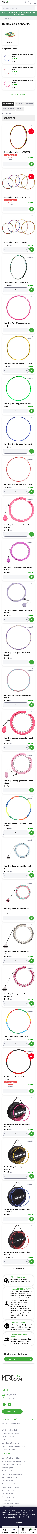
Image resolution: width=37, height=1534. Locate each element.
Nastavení (18, 1522)
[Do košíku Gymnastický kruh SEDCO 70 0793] (31, 249)
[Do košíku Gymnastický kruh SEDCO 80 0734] (31, 289)
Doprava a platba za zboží (10, 1433)
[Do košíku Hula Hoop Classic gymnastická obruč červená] (31, 534)
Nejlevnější (20, 104)
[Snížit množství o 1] (4, 164)
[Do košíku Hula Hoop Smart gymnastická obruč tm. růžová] (31, 1003)
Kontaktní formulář (12, 1411)
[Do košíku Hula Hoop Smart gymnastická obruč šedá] (31, 960)
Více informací (23, 1517)
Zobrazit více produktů (18, 95)
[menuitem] (11, 1458)
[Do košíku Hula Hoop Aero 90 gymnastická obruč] (31, 491)
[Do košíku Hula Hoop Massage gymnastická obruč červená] (31, 747)
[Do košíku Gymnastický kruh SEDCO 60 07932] (31, 209)
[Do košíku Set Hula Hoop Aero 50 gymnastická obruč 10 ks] (31, 1133)
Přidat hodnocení (11, 1359)
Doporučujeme (8, 104)
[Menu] (34, 2)
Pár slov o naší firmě (8, 1436)
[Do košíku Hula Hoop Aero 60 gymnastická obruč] (31, 370)
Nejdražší (29, 104)
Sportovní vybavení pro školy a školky (14, 1446)
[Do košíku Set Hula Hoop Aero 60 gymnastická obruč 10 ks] (31, 1176)
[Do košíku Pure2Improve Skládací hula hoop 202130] (31, 1091)
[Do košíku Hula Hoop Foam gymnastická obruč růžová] (31, 704)
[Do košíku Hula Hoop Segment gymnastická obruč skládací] (31, 832)
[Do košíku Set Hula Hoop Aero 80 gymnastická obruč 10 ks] (31, 1219)
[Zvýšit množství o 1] (27, 164)
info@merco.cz (11, 1395)
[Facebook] (4, 1404)
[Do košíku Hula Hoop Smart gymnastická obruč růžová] (31, 918)
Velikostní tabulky (7, 1440)
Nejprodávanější (8, 108)
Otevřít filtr (9, 118)
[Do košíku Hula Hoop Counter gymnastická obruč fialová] (31, 619)
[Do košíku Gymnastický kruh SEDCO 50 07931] (31, 164)
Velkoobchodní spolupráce (10, 1443)
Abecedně (20, 108)
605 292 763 (10, 1399)
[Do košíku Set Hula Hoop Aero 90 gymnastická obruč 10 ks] (31, 1261)
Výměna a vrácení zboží (9, 1430)
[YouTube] (9, 1404)
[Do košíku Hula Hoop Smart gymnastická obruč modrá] (31, 875)
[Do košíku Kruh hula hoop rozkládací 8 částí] (31, 1043)
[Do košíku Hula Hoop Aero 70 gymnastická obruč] (31, 411)
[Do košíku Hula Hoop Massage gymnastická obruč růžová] (31, 790)
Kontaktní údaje (7, 1427)
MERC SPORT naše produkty (11, 1423)
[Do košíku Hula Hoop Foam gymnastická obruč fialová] (31, 662)
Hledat (32, 8)
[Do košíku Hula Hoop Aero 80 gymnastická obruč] (31, 451)
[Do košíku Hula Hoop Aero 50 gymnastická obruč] (31, 330)
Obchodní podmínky (8, 1449)
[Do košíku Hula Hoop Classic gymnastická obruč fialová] (31, 577)
